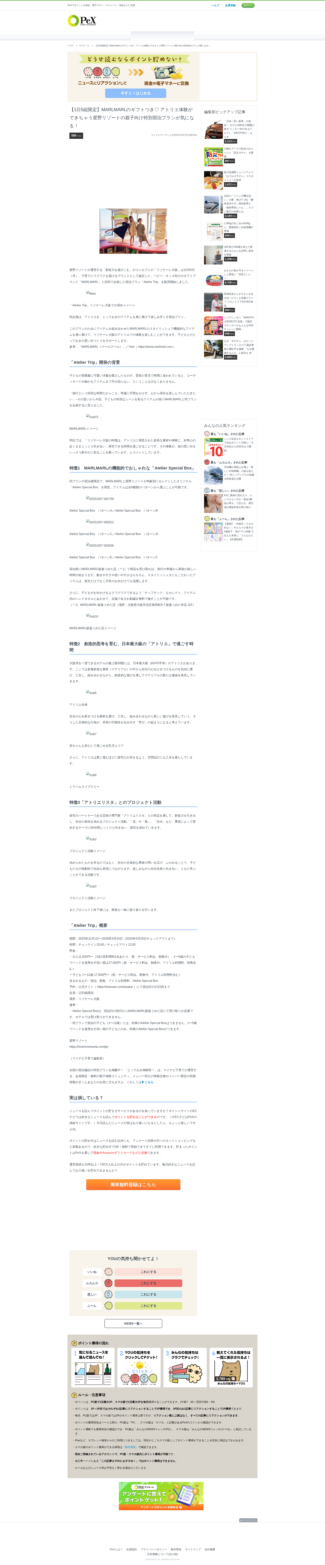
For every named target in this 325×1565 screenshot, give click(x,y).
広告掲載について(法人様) (162, 1554)
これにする (148, 1272)
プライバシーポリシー (154, 1549)
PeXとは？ (116, 1549)
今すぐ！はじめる (136, 93)
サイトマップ (193, 1549)
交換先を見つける (225, 35)
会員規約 (131, 1549)
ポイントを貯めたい (162, 35)
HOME (99, 35)
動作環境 (130, 1447)
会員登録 (230, 5)
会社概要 (210, 1549)
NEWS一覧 (84, 45)
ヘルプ (215, 5)
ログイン (248, 5)
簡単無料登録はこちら (133, 1184)
